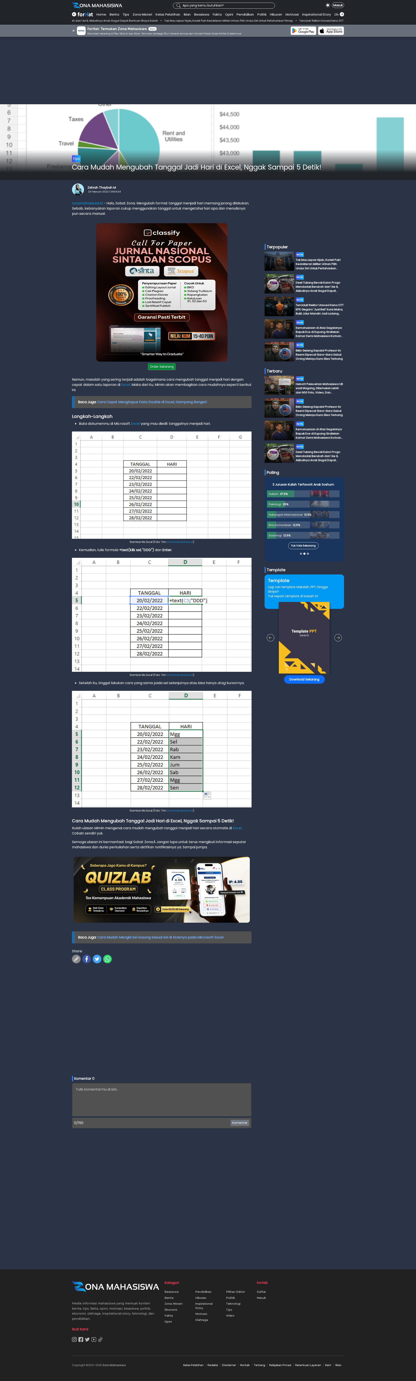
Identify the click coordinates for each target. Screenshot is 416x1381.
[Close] (290, 649)
